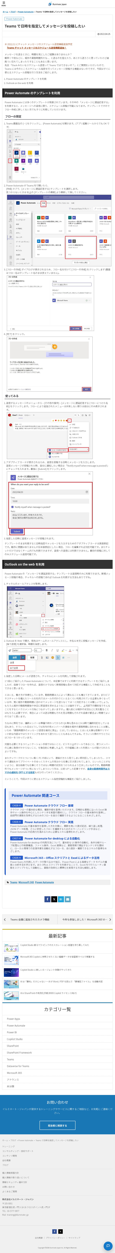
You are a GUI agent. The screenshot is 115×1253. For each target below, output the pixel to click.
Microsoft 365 (26, 882)
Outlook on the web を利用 (19, 83)
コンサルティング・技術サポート (18, 1151)
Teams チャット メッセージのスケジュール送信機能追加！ (37, 47)
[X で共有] (54, 899)
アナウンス (13, 1079)
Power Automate (14, 18)
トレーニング (8, 1146)
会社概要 (6, 1160)
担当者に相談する (57, 1125)
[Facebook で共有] (47, 901)
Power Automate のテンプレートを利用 (26, 78)
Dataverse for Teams (18, 1066)
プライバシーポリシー (55, 1237)
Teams (13, 882)
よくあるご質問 (9, 1191)
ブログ (5, 1164)
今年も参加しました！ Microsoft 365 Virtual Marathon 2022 (87, 919)
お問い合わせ (8, 1186)
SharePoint (13, 1046)
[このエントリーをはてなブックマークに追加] (61, 901)
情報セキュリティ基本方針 (14, 1182)
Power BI (12, 1032)
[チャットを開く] (108, 1246)
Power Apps (13, 1018)
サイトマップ (74, 1237)
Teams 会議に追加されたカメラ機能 (29, 919)
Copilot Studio (15, 1039)
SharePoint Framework (19, 1052)
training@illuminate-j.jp (18, 1214)
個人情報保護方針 (10, 1172)
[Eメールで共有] (68, 901)
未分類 (10, 1086)
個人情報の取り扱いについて (15, 1177)
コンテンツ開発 (9, 1155)
